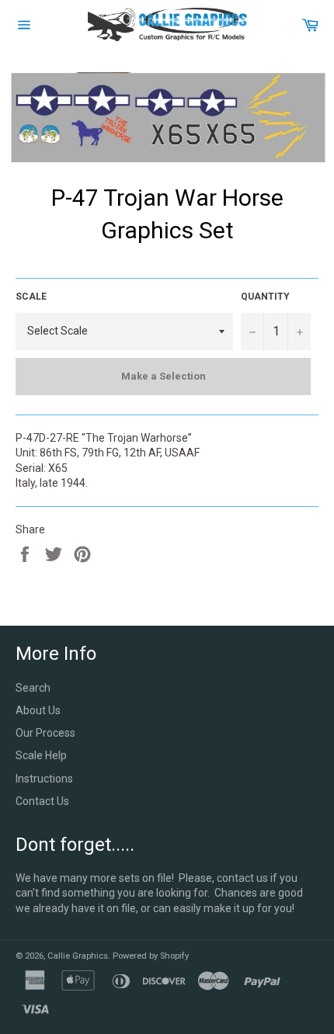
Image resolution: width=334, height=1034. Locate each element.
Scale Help (41, 755)
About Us (38, 710)
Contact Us (42, 801)
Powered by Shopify (151, 956)
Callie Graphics (77, 956)
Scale (31, 296)
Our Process (45, 733)
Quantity (265, 296)
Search (33, 688)
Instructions (44, 778)
